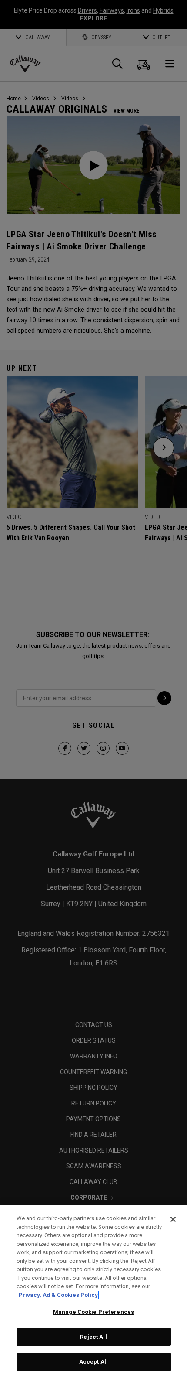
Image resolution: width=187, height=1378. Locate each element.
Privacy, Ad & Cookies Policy (58, 1295)
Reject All (93, 1337)
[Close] (173, 1219)
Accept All (93, 1361)
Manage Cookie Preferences (93, 1312)
